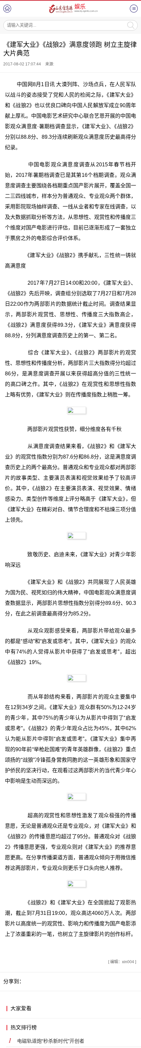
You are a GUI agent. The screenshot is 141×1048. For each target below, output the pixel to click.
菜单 (134, 8)
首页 (7, 8)
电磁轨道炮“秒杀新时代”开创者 (50, 1041)
